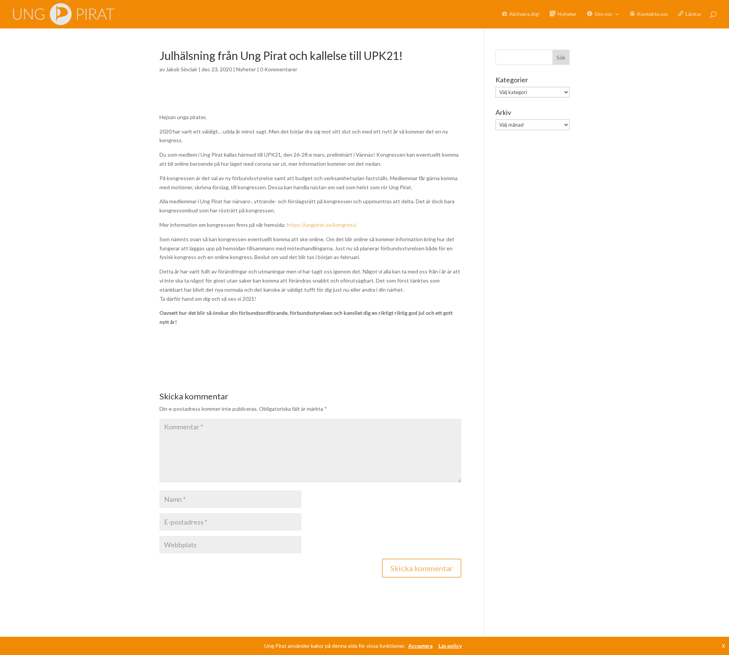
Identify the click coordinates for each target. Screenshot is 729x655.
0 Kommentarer (278, 69)
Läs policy (450, 645)
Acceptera (420, 645)
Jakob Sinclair (181, 69)
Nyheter (246, 69)
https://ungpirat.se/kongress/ (322, 224)
